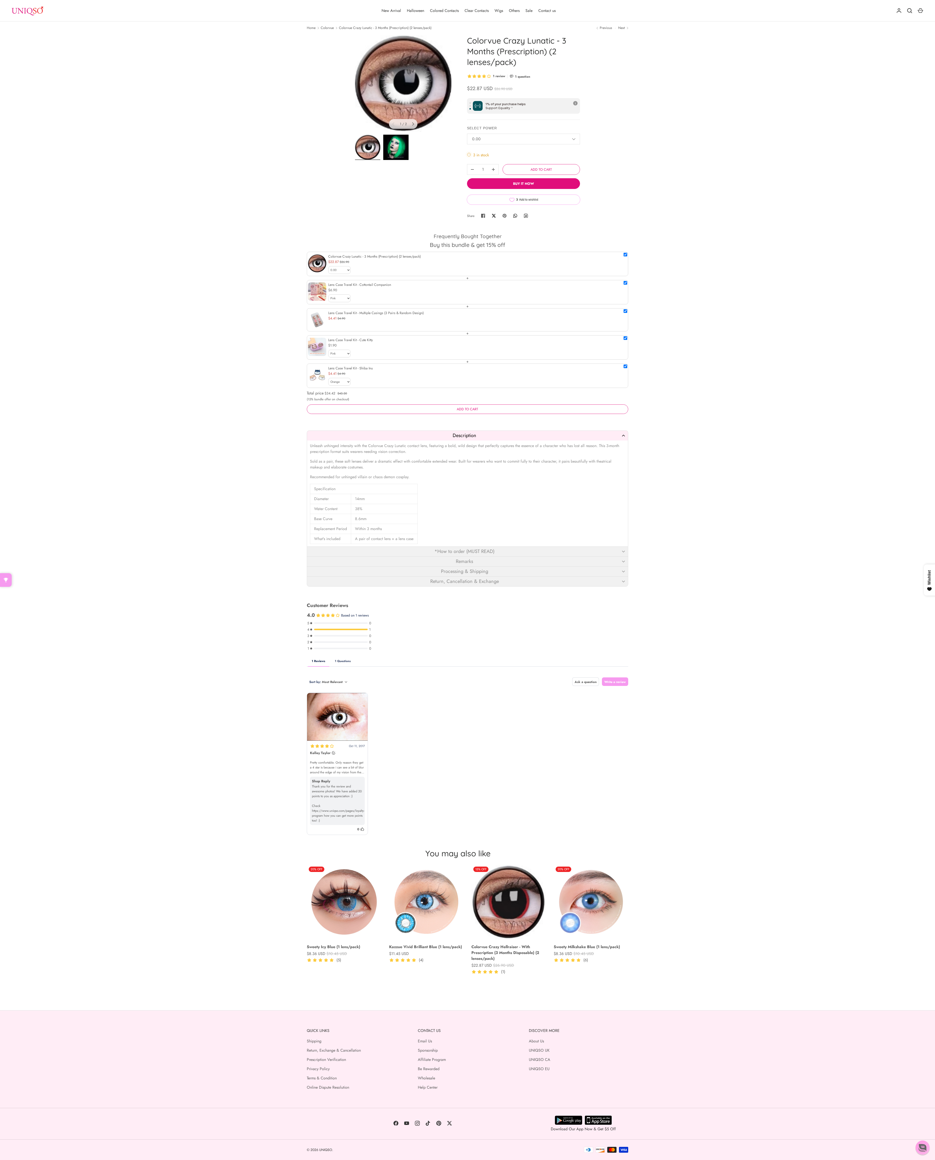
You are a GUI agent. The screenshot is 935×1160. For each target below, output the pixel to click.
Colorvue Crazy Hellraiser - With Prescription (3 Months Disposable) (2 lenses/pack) (505, 952)
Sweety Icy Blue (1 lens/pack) (333, 947)
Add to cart (541, 169)
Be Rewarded (428, 1069)
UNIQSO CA (539, 1059)
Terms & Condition (322, 1078)
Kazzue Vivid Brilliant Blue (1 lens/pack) (425, 947)
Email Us (425, 1041)
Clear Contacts (477, 10)
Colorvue (327, 27)
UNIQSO (325, 1149)
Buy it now (523, 183)
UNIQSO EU (539, 1069)
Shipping (314, 1041)
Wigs (499, 10)
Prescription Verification (326, 1059)
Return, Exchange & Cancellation (334, 1050)
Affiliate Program (432, 1059)
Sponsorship (428, 1050)
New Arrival (391, 10)
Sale (529, 10)
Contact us (547, 10)
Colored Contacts (444, 10)
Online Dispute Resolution (328, 1087)
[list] (403, 83)
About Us (536, 1041)
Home (311, 27)
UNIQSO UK (539, 1050)
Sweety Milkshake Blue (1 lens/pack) (587, 947)
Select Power (482, 128)
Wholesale (426, 1078)
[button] (467, 435)
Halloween (415, 10)
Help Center (428, 1087)
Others (514, 10)
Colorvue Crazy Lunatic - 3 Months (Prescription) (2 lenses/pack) (385, 27)
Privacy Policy (318, 1069)
